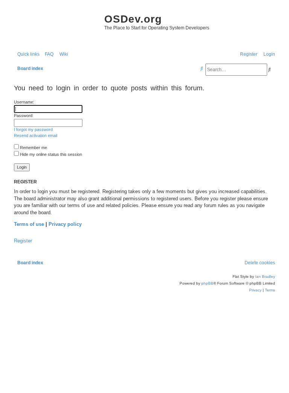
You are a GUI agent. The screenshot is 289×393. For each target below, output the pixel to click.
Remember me (33, 147)
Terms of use (29, 224)
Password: (23, 115)
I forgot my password (33, 129)
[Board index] (55, 26)
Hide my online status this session (50, 154)
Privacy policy (65, 224)
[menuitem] (47, 54)
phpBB (207, 283)
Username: (24, 102)
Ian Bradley (265, 276)
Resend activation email (35, 135)
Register (23, 241)
